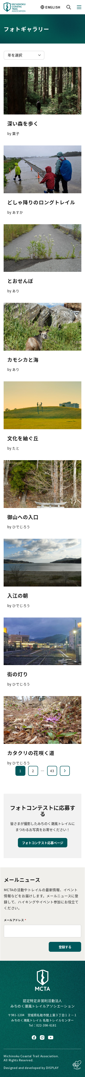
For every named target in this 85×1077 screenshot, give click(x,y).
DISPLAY (52, 1068)
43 (52, 770)
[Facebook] (34, 1037)
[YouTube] (50, 1037)
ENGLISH (53, 7)
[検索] (68, 7)
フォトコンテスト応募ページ (42, 842)
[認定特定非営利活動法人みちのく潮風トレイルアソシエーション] (42, 980)
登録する (65, 947)
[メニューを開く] (79, 7)
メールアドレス (15, 920)
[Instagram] (42, 1037)
